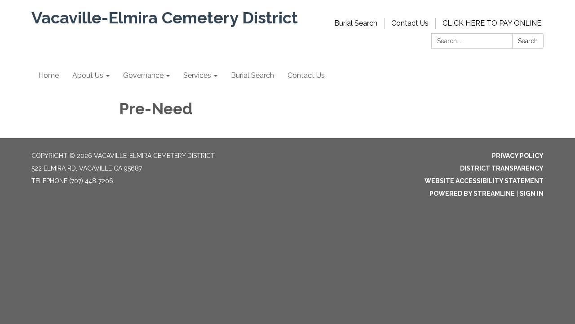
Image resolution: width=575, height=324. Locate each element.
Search (528, 41)
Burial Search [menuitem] (252, 75)
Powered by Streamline (472, 193)
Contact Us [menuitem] (306, 75)
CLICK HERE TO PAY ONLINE (491, 23)
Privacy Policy (518, 155)
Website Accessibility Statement (484, 180)
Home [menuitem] (48, 75)
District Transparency (502, 168)
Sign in (532, 193)
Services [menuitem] (197, 75)
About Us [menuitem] (87, 75)
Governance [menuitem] (143, 75)
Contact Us (410, 23)
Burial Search (355, 23)
